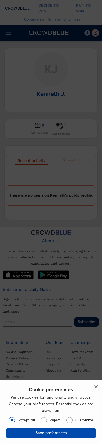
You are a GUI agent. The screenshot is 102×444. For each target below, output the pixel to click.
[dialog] (51, 412)
